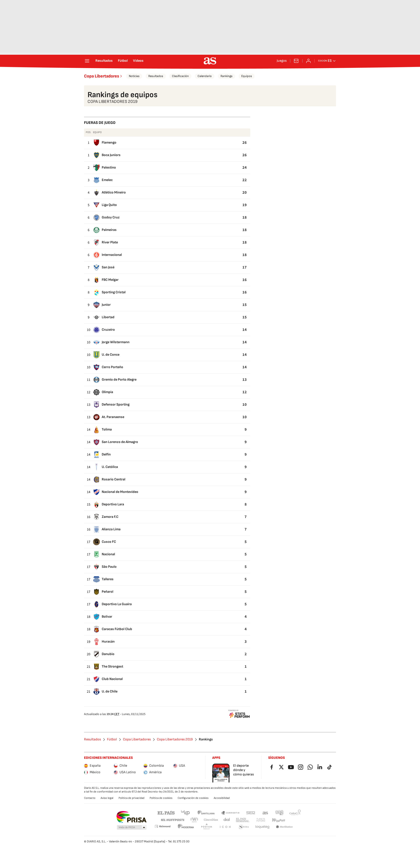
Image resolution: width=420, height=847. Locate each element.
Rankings (226, 76)
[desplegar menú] (87, 61)
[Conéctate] (308, 60)
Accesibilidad (222, 798)
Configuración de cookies (193, 798)
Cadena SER (250, 812)
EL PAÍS (166, 812)
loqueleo (262, 827)
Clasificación (180, 76)
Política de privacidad (131, 798)
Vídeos (138, 61)
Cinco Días (211, 820)
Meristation (284, 827)
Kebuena (278, 820)
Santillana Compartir (230, 812)
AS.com (265, 812)
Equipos (246, 76)
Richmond (163, 826)
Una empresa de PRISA (131, 817)
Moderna (186, 827)
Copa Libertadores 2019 (175, 740)
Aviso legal (107, 798)
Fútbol (123, 61)
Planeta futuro (261, 820)
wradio (194, 820)
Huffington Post (172, 820)
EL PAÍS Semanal (242, 820)
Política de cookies (161, 798)
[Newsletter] (296, 60)
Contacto (89, 798)
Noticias (134, 76)
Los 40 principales (185, 812)
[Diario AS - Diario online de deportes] (210, 60)
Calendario (205, 76)
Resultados (104, 61)
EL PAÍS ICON (225, 827)
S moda (243, 827)
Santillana (206, 812)
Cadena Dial (227, 820)
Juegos (282, 61)
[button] (132, 827)
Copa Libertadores (101, 76)
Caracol (295, 812)
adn (279, 812)
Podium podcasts (206, 827)
